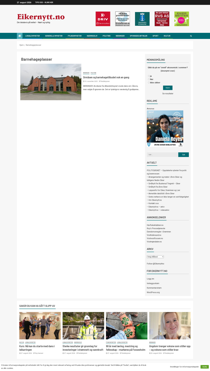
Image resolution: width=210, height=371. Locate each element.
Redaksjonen (105, 81)
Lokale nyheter (32, 36)
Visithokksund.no (154, 235)
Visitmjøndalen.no (154, 242)
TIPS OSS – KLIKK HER (44, 2)
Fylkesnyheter (75, 36)
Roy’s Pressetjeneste (156, 228)
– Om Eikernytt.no (154, 200)
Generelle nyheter (53, 36)
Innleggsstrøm (153, 283)
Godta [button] (204, 367)
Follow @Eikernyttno (155, 264)
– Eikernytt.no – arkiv (156, 207)
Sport (155, 36)
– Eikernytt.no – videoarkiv (158, 210)
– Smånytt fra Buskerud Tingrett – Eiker (163, 183)
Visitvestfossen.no (155, 238)
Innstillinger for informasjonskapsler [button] (184, 367)
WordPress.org (153, 292)
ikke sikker (155, 82)
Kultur (167, 36)
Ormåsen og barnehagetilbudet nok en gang (106, 77)
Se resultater (167, 93)
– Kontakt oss (153, 203)
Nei (151, 79)
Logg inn (150, 279)
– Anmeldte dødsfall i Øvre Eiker (160, 193)
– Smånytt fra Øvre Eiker (157, 187)
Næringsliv (92, 36)
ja (151, 76)
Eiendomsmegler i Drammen (159, 232)
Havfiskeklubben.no (155, 225)
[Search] (190, 36)
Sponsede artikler (138, 36)
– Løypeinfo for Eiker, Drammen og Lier (163, 190)
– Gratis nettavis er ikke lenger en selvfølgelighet (168, 197)
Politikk (106, 36)
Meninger (120, 36)
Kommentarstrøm (154, 288)
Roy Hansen (39, 353)
